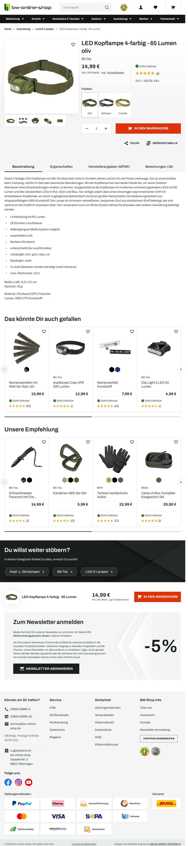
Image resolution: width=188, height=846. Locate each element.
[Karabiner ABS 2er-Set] (70, 458)
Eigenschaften (61, 166)
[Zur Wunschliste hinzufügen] (73, 44)
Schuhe (36, 18)
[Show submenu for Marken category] (151, 19)
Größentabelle (165, 143)
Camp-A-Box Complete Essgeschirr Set (158, 495)
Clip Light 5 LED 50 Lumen (155, 384)
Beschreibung (23, 166)
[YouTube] (28, 782)
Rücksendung (59, 722)
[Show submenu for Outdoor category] (104, 19)
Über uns (146, 707)
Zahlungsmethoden (108, 707)
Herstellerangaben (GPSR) (109, 166)
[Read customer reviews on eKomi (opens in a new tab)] (124, 7)
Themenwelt (167, 18)
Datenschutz (103, 729)
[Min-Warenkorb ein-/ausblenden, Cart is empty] (173, 7)
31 (27, 520)
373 (116, 520)
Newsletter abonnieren (49, 669)
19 (159, 520)
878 (28, 405)
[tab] (48, 417)
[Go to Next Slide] (181, 369)
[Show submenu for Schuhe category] (43, 19)
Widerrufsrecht (104, 722)
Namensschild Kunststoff (107, 384)
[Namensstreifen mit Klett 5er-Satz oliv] (26, 347)
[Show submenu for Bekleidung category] (23, 19)
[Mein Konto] (140, 7)
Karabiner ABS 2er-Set (69, 493)
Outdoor (96, 18)
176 (72, 520)
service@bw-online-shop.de (23, 726)
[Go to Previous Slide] (4, 369)
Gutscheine (57, 729)
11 (71, 405)
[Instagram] (18, 782)
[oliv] (41, 76)
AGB (98, 737)
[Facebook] (8, 782)
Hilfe (53, 707)
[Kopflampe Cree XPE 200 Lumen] (70, 347)
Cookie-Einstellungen (84, 844)
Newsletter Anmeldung (155, 729)
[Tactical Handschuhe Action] (114, 458)
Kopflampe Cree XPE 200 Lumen (68, 384)
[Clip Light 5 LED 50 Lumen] (158, 347)
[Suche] (106, 7)
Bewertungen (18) (159, 166)
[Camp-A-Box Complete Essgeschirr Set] (158, 458)
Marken (143, 18)
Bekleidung (13, 18)
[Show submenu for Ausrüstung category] (130, 19)
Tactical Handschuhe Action (112, 495)
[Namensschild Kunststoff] (114, 347)
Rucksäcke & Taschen (66, 18)
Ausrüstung (120, 18)
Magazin (55, 737)
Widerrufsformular (106, 744)
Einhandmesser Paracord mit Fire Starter (21, 495)
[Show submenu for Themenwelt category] (178, 19)
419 (116, 405)
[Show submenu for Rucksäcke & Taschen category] (82, 19)
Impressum (147, 715)
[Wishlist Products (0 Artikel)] (155, 7)
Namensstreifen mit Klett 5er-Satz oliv (23, 384)
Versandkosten (115, 72)
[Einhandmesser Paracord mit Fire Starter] (26, 458)
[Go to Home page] (30, 7)
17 (159, 405)
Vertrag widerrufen (159, 738)
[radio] (90, 105)
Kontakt (145, 722)
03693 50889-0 (20, 709)
